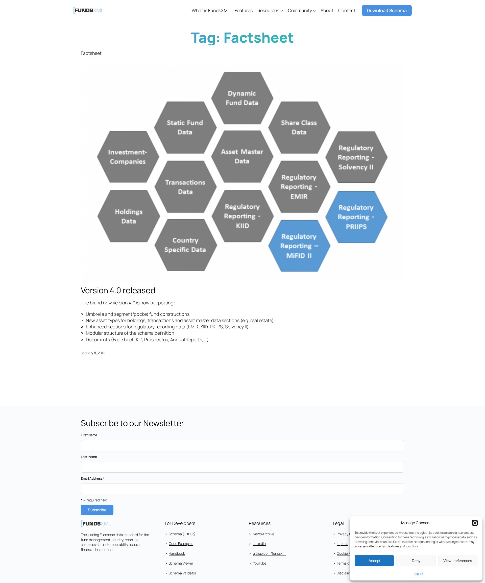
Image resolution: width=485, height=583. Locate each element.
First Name (89, 435)
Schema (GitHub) (182, 533)
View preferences (457, 560)
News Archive (263, 533)
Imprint (418, 573)
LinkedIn (259, 543)
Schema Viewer (181, 563)
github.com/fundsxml (269, 553)
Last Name (89, 456)
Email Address (92, 478)
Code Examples (181, 543)
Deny (416, 560)
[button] (474, 522)
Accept (374, 560)
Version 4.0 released (118, 290)
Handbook (177, 553)
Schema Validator (182, 573)
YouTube (259, 563)
